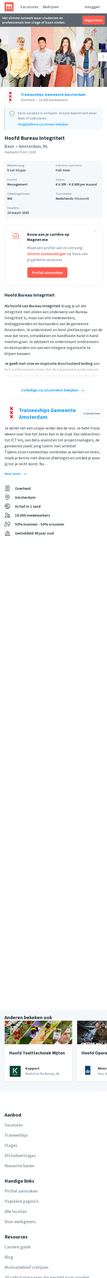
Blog (8, 1257)
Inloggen (92, 6)
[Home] (9, 6)
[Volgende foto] (96, 57)
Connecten (91, 413)
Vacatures (29, 6)
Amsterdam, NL (33, 146)
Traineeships (16, 1135)
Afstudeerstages (20, 1155)
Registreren (94, 20)
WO (9, 198)
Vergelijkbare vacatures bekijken (43, 124)
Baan (9, 146)
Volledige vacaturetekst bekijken (49, 389)
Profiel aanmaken (47, 272)
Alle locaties (15, 1211)
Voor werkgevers (20, 1221)
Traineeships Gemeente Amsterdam (53, 94)
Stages (10, 1145)
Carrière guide (17, 1247)
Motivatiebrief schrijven (26, 1267)
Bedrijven (51, 6)
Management (17, 184)
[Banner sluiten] (95, 231)
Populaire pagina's (21, 1201)
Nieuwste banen (19, 1165)
